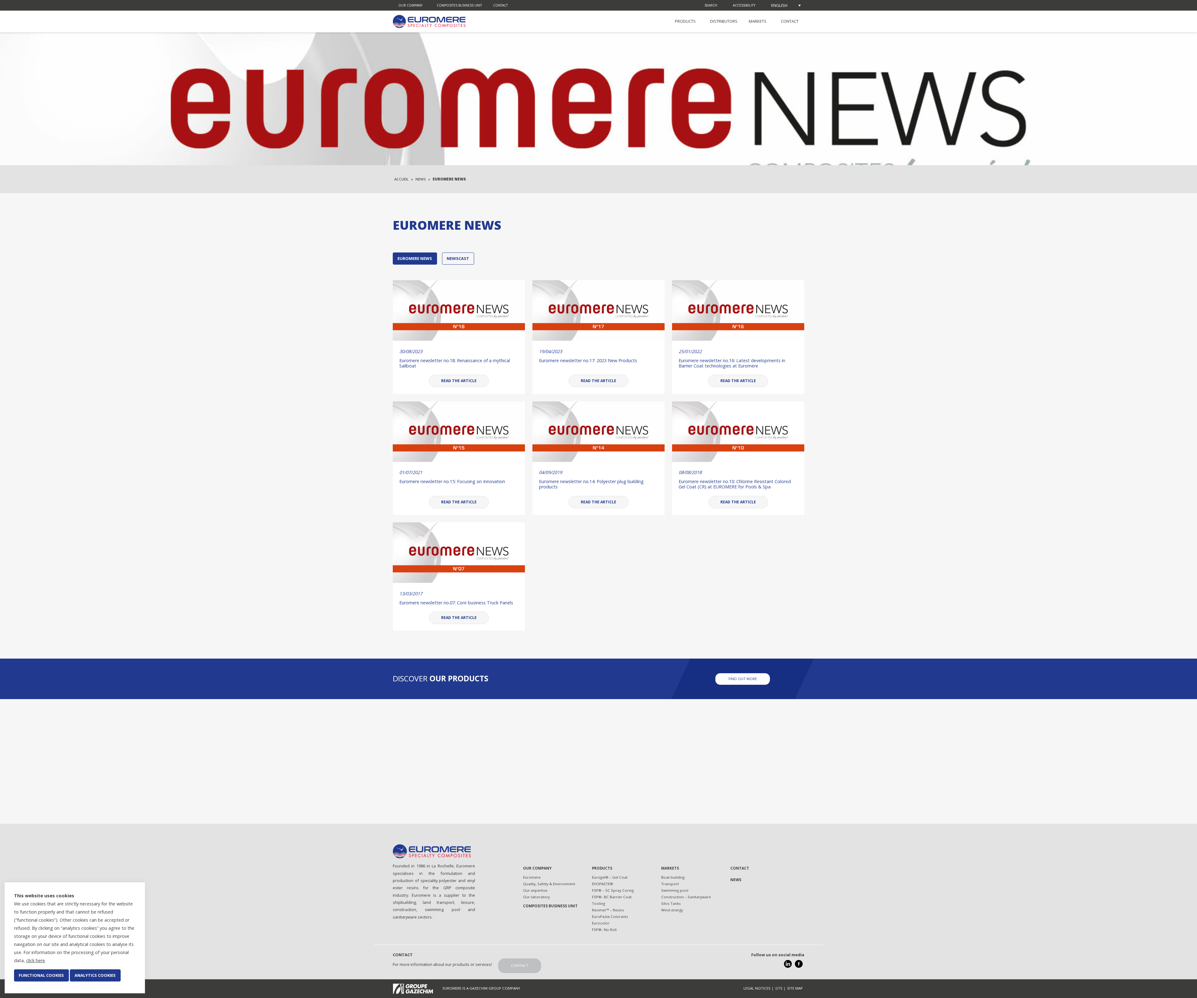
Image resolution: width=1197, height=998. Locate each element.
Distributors (724, 21)
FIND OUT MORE (742, 678)
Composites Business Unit (459, 5)
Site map (795, 988)
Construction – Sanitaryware (686, 897)
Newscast (458, 258)
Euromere (532, 877)
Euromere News (414, 258)
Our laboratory (536, 897)
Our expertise (535, 890)
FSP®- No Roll (604, 929)
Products (685, 21)
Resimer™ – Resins (608, 910)
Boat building (673, 877)
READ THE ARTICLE (459, 380)
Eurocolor (600, 923)
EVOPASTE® (602, 883)
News (421, 179)
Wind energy (672, 910)
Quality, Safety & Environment (549, 883)
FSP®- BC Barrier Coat (612, 897)
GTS (778, 988)
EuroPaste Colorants (610, 916)
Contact (500, 5)
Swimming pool (674, 890)
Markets (758, 21)
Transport (670, 883)
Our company (410, 5)
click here (35, 960)
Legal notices (757, 988)
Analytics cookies (95, 975)
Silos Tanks (671, 903)
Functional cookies (41, 975)
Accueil (401, 179)
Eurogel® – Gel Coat (609, 877)
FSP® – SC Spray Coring (613, 890)
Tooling (598, 903)
